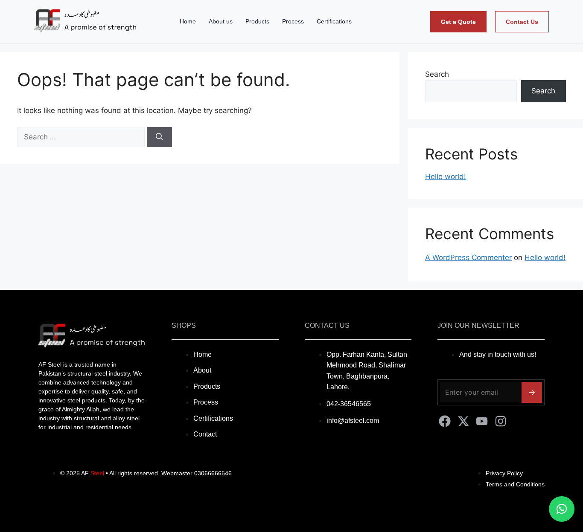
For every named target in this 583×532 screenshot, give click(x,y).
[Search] (159, 137)
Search (437, 74)
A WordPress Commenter (468, 257)
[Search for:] (82, 137)
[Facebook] (444, 421)
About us (221, 21)
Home (188, 21)
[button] (561, 509)
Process (293, 21)
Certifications (334, 21)
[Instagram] (500, 421)
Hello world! (445, 176)
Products (257, 21)
